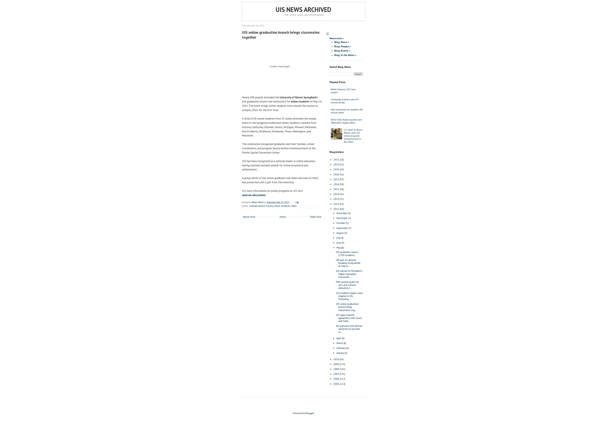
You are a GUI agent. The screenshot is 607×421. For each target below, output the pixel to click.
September (342, 228)
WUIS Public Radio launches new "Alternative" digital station (346, 121)
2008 (336, 369)
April (339, 338)
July (338, 237)
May (338, 247)
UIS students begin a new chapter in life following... (349, 296)
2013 (336, 198)
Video (294, 205)
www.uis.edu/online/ (254, 195)
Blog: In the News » (345, 55)
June (339, 242)
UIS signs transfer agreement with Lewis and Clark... (349, 318)
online (277, 205)
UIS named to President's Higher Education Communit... (349, 273)
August (340, 232)
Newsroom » (337, 38)
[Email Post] (296, 202)
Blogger (310, 413)
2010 (336, 359)
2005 (336, 383)
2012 (336, 204)
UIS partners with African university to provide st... (349, 328)
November (342, 218)
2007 (336, 373)
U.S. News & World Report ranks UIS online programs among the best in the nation (353, 135)
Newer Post (249, 216)
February (341, 348)
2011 (336, 208)
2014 (336, 194)
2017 (336, 179)
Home (282, 216)
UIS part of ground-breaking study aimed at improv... (348, 262)
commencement (257, 205)
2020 (336, 164)
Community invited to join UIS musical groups (345, 101)
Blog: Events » (342, 50)
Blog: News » (341, 42)
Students (285, 205)
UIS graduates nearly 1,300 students (347, 253)
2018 (336, 174)
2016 (336, 184)
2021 (336, 159)
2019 (336, 169)
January (340, 352)
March (339, 343)
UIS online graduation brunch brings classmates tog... (347, 306)
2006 (336, 378)
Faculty (269, 205)
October (341, 222)
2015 (336, 189)
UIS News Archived (303, 9)
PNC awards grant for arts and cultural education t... (347, 284)
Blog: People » (342, 46)
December (342, 213)
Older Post (316, 216)
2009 (336, 364)
